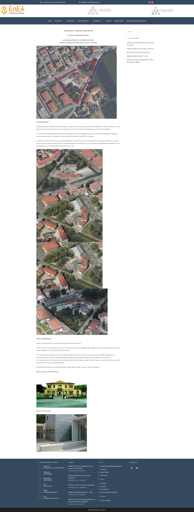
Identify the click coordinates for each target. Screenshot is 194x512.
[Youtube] (152, 2)
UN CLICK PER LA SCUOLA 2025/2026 (138, 52)
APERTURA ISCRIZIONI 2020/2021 (111, 466)
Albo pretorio (118, 21)
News (50, 21)
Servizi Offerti (83, 21)
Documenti (96, 21)
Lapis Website (102, 510)
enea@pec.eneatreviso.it (51, 498)
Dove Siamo (71, 21)
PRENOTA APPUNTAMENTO (90, 2)
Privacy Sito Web (106, 500)
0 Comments (82, 470)
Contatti (108, 21)
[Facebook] (149, 2)
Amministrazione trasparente (136, 21)
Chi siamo (58, 21)
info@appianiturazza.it (50, 492)
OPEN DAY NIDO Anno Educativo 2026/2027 (140, 49)
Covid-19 (103, 469)
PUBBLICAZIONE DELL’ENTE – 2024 (137, 56)
